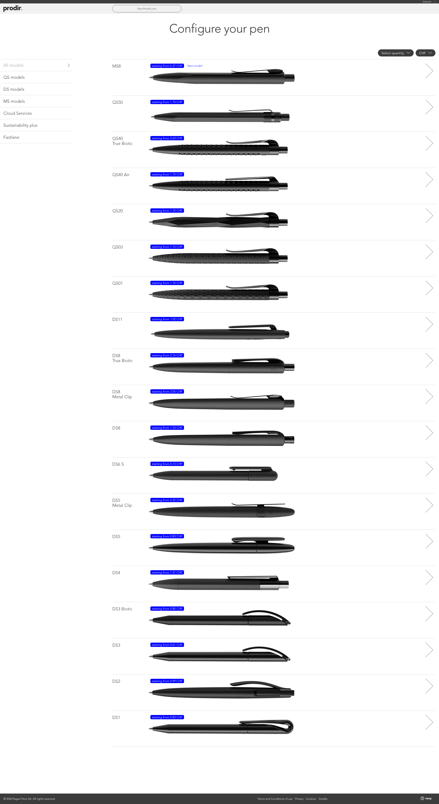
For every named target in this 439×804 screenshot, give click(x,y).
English (427, 1)
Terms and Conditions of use (275, 798)
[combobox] (396, 53)
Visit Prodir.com (146, 8)
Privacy (299, 798)
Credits (323, 798)
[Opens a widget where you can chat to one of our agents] (426, 798)
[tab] (36, 65)
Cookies (311, 798)
